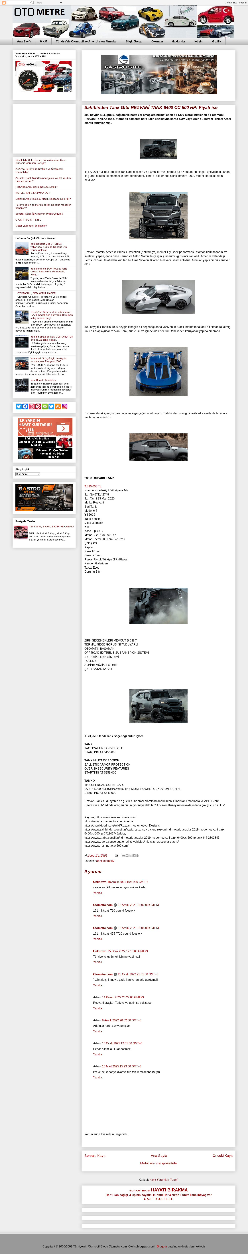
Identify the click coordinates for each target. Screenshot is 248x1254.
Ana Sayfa (24, 41)
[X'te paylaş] (130, 855)
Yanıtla (97, 893)
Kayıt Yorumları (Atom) (163, 1179)
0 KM (43, 41)
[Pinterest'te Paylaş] (137, 855)
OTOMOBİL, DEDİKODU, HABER (36, 293)
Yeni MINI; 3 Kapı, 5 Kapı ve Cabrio (51, 526)
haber (98, 860)
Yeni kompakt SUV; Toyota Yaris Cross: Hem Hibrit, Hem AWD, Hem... (49, 271)
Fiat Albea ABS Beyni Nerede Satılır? (36, 186)
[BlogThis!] (127, 855)
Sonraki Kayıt (94, 1156)
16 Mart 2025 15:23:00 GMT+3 (121, 1066)
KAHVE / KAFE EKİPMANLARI (32, 192)
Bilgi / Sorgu (134, 41)
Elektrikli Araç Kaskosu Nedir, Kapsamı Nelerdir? (43, 198)
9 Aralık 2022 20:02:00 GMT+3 (121, 1020)
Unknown (99, 881)
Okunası (157, 41)
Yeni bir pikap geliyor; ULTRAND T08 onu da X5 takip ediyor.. (52, 338)
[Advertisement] (44, 128)
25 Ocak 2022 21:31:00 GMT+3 (138, 974)
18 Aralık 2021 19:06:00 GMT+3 (138, 928)
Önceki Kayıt (223, 1156)
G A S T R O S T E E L (28, 219)
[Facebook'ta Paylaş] (134, 855)
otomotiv (108, 860)
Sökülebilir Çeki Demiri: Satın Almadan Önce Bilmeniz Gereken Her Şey (40, 162)
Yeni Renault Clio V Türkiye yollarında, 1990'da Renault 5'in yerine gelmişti (49, 246)
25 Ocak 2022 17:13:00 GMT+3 (127, 951)
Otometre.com (103, 904)
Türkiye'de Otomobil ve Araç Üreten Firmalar (86, 41)
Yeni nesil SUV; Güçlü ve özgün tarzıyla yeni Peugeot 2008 (48, 360)
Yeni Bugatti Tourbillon (43, 380)
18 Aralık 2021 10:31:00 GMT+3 (127, 881)
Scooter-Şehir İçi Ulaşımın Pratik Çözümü (39, 213)
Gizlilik (216, 41)
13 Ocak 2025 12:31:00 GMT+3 (122, 1043)
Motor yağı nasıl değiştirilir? (31, 225)
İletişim (198, 41)
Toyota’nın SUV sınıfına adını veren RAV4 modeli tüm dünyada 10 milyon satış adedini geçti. (52, 315)
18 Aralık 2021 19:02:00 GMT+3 (138, 904)
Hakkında (178, 41)
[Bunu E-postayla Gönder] (123, 855)
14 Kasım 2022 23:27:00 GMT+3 (123, 997)
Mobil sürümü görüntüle (158, 1163)
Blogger (162, 1246)
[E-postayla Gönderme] (116, 855)
